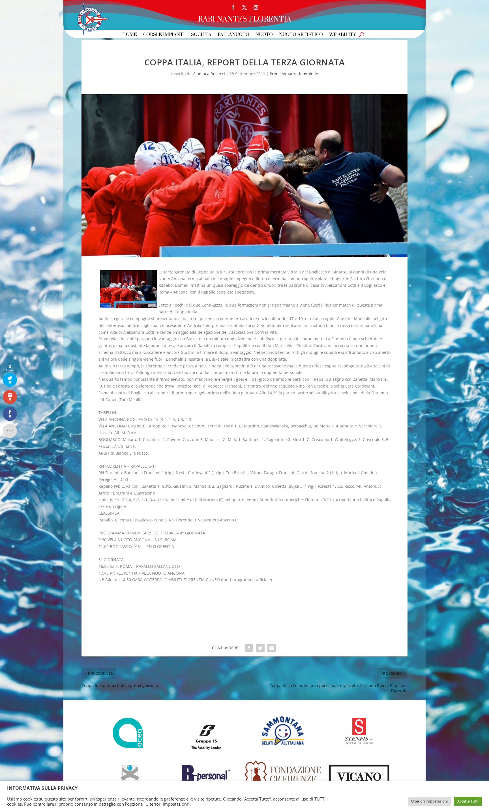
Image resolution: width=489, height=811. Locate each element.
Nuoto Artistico (301, 35)
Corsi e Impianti (164, 35)
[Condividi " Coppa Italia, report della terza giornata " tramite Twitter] (260, 648)
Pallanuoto (233, 35)
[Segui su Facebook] (233, 7)
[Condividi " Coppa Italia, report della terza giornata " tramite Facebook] (249, 648)
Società (201, 35)
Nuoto (264, 35)
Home (129, 35)
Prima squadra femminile (294, 73)
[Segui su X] (244, 7)
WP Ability (342, 35)
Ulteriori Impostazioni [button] (429, 801)
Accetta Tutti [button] (468, 801)
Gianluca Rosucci (209, 73)
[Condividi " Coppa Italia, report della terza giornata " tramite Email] (271, 648)
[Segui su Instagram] (255, 7)
